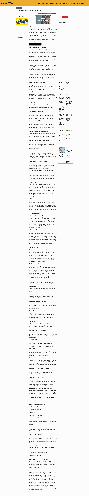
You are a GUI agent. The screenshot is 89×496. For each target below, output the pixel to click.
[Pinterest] (2, 493)
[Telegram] (3, 493)
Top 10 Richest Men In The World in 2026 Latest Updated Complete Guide (69, 104)
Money (82, 3)
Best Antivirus (71, 3)
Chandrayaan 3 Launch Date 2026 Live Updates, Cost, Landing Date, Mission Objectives (61, 125)
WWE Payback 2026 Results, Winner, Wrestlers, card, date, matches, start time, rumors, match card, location (62, 108)
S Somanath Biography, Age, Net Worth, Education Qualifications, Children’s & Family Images (66, 42)
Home (39, 3)
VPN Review (58, 3)
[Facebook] (1, 493)
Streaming (52, 3)
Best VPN (65, 3)
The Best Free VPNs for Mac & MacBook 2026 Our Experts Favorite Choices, (21, 33)
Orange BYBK (6, 3)
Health (78, 3)
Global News (45, 3)
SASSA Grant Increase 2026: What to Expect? (68, 119)
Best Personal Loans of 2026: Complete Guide (61, 155)
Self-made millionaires (33, 323)
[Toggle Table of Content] (39, 44)
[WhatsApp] (0, 493)
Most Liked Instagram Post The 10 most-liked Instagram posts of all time (61, 89)
